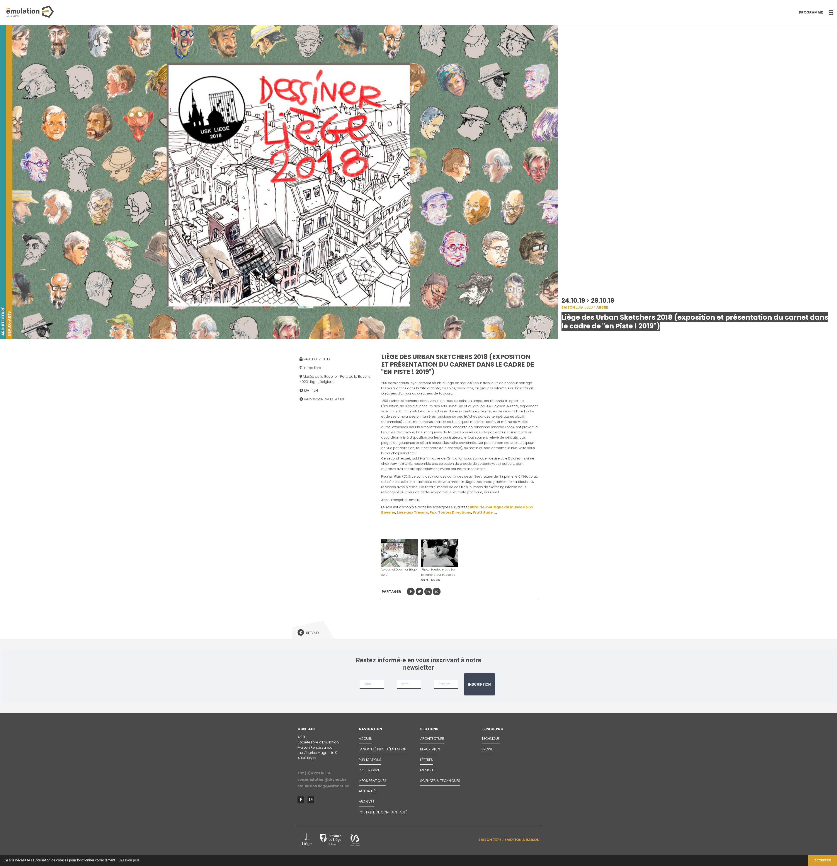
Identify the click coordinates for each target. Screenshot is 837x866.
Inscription (479, 684)
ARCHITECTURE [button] (432, 738)
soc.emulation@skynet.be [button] (322, 779)
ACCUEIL (365, 738)
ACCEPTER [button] (822, 860)
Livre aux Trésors (412, 512)
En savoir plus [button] (128, 860)
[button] (829, 12)
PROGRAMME (369, 770)
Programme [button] (811, 12)
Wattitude (483, 512)
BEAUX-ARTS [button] (430, 749)
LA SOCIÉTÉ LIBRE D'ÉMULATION (382, 749)
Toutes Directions (454, 512)
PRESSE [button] (487, 749)
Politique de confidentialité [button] (383, 812)
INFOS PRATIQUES (372, 780)
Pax (433, 512)
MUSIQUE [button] (427, 770)
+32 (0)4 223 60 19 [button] (314, 773)
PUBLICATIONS (370, 759)
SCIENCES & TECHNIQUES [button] (440, 780)
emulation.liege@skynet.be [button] (323, 786)
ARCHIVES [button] (366, 801)
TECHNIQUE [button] (490, 738)
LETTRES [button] (426, 759)
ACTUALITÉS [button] (368, 791)
